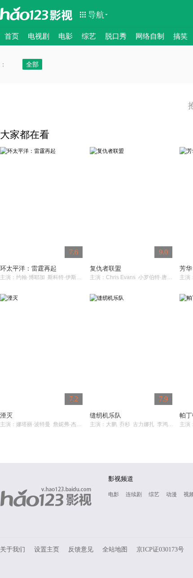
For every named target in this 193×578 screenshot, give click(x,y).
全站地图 (114, 549)
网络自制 (150, 36)
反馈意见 (80, 549)
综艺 (89, 36)
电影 (65, 36)
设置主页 (46, 549)
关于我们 (12, 549)
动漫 (171, 494)
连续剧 (134, 494)
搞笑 (180, 36)
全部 (32, 64)
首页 (11, 36)
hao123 (24, 13)
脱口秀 (116, 36)
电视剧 (38, 36)
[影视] (61, 14)
